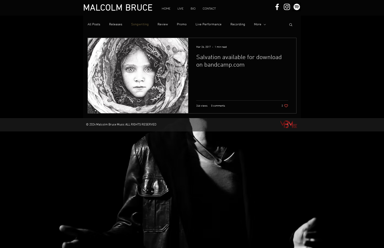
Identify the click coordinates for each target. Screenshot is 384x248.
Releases (115, 24)
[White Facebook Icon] (277, 7)
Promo (182, 24)
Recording (237, 24)
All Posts (94, 24)
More (257, 24)
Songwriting (140, 24)
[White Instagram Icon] (287, 7)
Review (163, 24)
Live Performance (209, 24)
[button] (291, 25)
